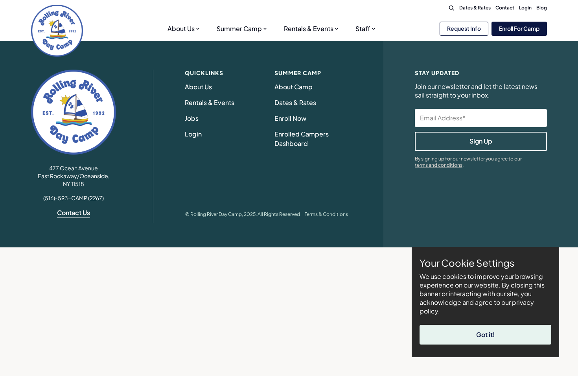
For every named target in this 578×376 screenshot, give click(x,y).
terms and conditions (438, 165)
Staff (362, 28)
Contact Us (73, 212)
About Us (181, 28)
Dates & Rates (475, 8)
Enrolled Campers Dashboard (302, 138)
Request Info (464, 28)
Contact (504, 8)
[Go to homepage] (57, 31)
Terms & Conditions (326, 214)
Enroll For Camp (519, 28)
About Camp (293, 87)
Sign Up (480, 141)
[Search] (451, 8)
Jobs (192, 118)
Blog (541, 8)
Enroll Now (290, 118)
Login (525, 8)
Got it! (485, 334)
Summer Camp (239, 28)
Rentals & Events (308, 28)
